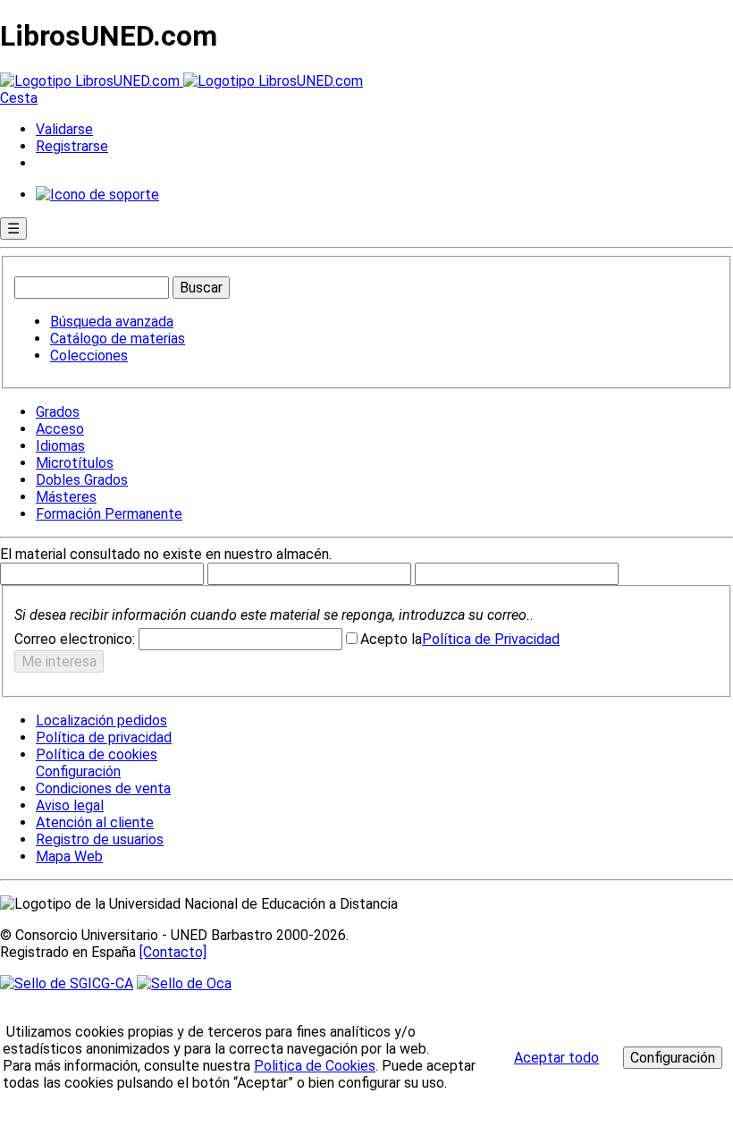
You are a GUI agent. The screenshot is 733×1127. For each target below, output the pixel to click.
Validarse (64, 129)
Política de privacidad (104, 737)
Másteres (66, 496)
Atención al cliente (95, 822)
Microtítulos (75, 462)
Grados (58, 411)
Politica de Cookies (314, 1065)
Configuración (77, 772)
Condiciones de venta (103, 788)
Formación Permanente (109, 513)
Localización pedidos (101, 720)
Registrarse (72, 146)
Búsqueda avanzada (111, 321)
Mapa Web (69, 856)
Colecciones (89, 355)
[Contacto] (172, 952)
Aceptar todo (556, 1057)
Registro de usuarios (100, 839)
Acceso (60, 428)
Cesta (19, 97)
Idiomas (60, 445)
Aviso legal (70, 805)
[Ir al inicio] (181, 80)
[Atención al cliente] (97, 194)
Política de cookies (96, 754)
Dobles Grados (82, 479)
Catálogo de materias (117, 338)
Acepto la (391, 639)
